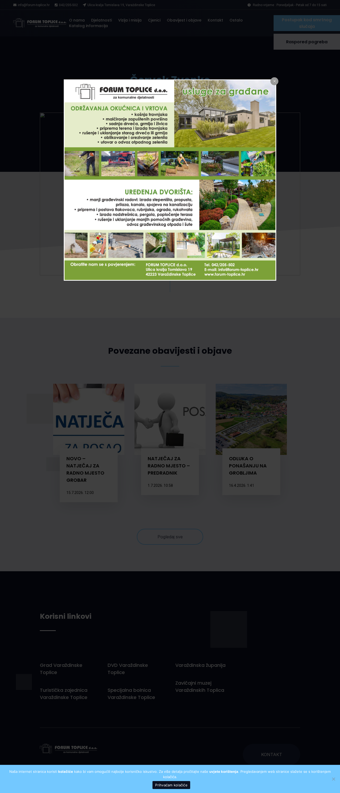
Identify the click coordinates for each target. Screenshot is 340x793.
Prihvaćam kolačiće (171, 785)
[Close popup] (274, 81)
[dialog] (170, 180)
